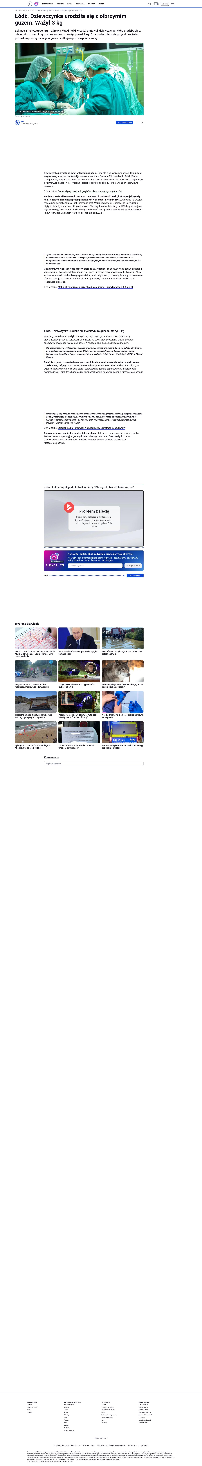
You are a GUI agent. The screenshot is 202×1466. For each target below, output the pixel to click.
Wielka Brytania (69, 1430)
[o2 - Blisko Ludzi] (38, 4)
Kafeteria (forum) (32, 1407)
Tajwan (66, 1420)
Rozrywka (80, 4)
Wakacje (104, 1423)
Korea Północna (69, 1404)
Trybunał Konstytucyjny (108, 1415)
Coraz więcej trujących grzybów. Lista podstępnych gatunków (90, 191)
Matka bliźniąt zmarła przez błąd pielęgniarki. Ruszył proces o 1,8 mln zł (95, 287)
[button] (156, 3)
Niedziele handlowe (107, 1407)
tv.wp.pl (29, 1410)
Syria (65, 1417)
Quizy (69, 4)
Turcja (66, 1410)
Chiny (103, 1412)
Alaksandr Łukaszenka (146, 1415)
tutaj (71, 1461)
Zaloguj (165, 4)
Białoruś (66, 1428)
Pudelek (29, 1412)
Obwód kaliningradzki (108, 1410)
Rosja (66, 1412)
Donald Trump (143, 1407)
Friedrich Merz (143, 1423)
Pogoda (91, 4)
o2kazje (60, 4)
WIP (22, 121)
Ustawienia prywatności (137, 1445)
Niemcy (66, 1425)
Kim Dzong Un (143, 1404)
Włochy (66, 1415)
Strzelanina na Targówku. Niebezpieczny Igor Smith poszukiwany (91, 428)
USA (65, 1423)
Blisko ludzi (47, 4)
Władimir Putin (143, 1410)
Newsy (103, 1404)
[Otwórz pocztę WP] (149, 4)
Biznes (101, 4)
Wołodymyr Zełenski (145, 1420)
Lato (102, 1420)
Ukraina (66, 1407)
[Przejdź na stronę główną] (30, 5)
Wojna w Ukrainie (106, 1417)
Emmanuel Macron (145, 1412)
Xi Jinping (142, 1417)
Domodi (29, 1404)
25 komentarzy (125, 122)
